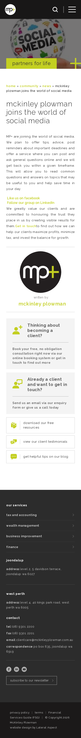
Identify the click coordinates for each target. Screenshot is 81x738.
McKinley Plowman (42, 304)
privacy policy (19, 712)
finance (12, 547)
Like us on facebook (23, 198)
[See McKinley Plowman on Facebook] (9, 671)
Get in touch (25, 226)
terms (39, 712)
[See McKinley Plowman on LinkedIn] (17, 671)
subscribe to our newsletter (29, 680)
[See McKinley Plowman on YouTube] (24, 671)
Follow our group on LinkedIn (30, 203)
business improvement (24, 536)
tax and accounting (21, 515)
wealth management (22, 525)
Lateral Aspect (46, 727)
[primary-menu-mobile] (72, 9)
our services (16, 505)
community (29, 86)
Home (11, 86)
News (46, 86)
